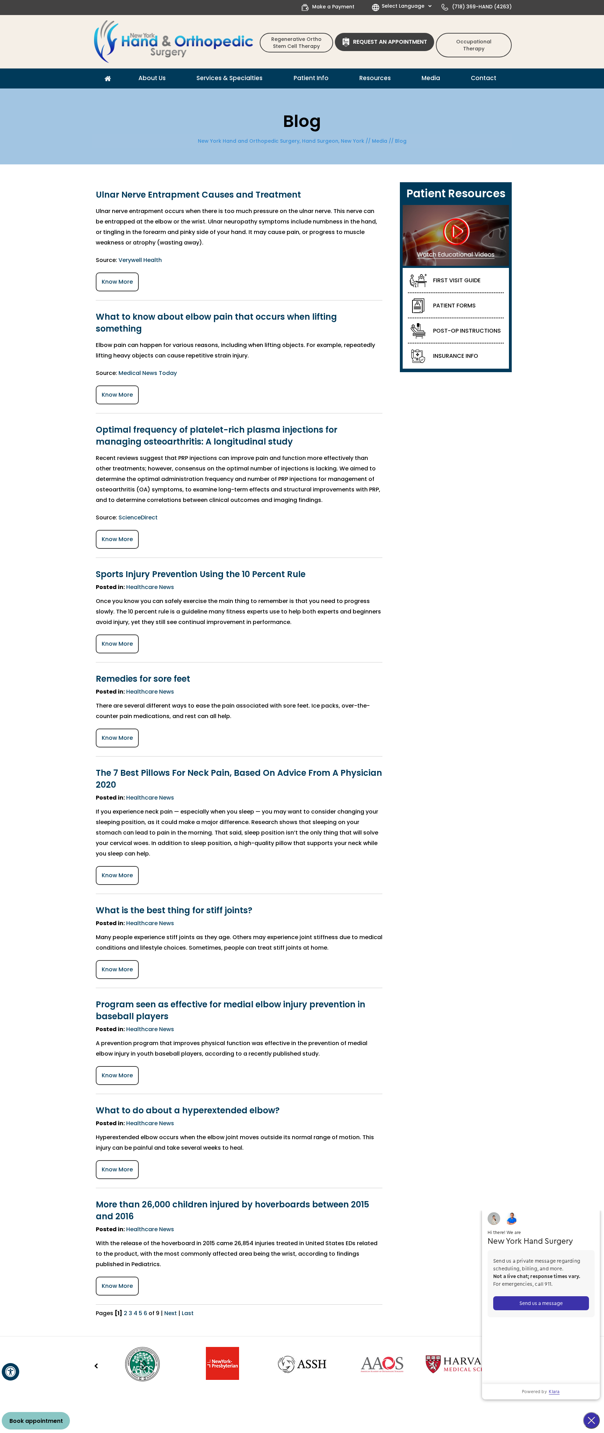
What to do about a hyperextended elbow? (188, 1110)
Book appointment (36, 1421)
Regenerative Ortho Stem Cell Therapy (296, 43)
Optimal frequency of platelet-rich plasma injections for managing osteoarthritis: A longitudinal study (216, 435)
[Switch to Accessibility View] (10, 1372)
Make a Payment (333, 6)
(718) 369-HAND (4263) (482, 6)
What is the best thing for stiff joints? (174, 910)
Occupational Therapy (473, 45)
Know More (117, 282)
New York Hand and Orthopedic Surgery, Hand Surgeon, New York (281, 140)
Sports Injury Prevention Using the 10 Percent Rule (200, 574)
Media (379, 140)
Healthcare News (150, 587)
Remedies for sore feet (143, 678)
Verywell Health (140, 260)
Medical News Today (147, 373)
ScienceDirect (138, 517)
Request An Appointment (390, 42)
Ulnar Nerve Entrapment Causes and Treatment (198, 194)
